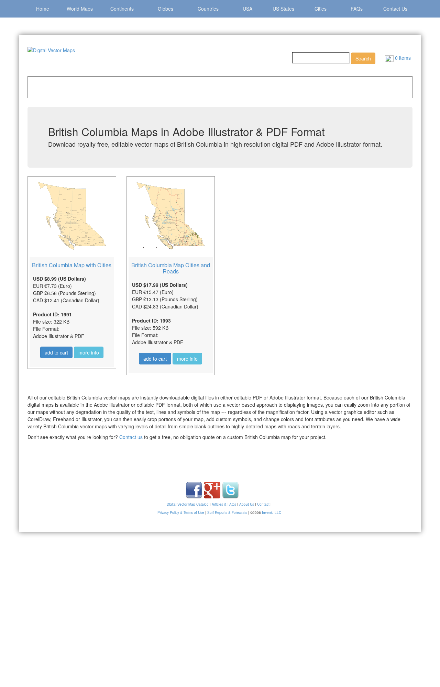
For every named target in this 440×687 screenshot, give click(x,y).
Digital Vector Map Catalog (188, 504)
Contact (263, 504)
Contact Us (395, 8)
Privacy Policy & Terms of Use (180, 512)
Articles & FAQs (224, 504)
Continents (122, 8)
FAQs (357, 8)
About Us (246, 504)
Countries (208, 8)
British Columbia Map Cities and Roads (170, 268)
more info (88, 352)
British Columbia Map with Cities (71, 265)
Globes (165, 8)
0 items (402, 57)
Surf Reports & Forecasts (227, 512)
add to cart (56, 352)
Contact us (131, 436)
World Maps (80, 8)
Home (42, 8)
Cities (321, 8)
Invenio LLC (271, 512)
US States (283, 8)
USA (247, 8)
